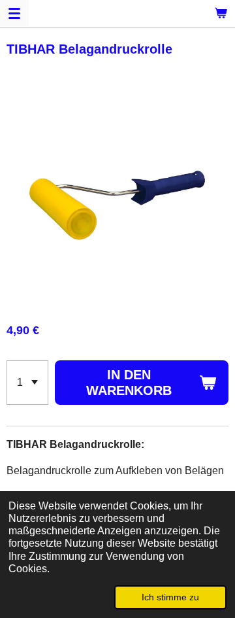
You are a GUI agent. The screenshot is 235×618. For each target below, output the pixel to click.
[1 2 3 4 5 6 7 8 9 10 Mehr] (27, 382)
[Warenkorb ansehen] (220, 13)
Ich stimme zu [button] (170, 597)
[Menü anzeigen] (14, 13)
